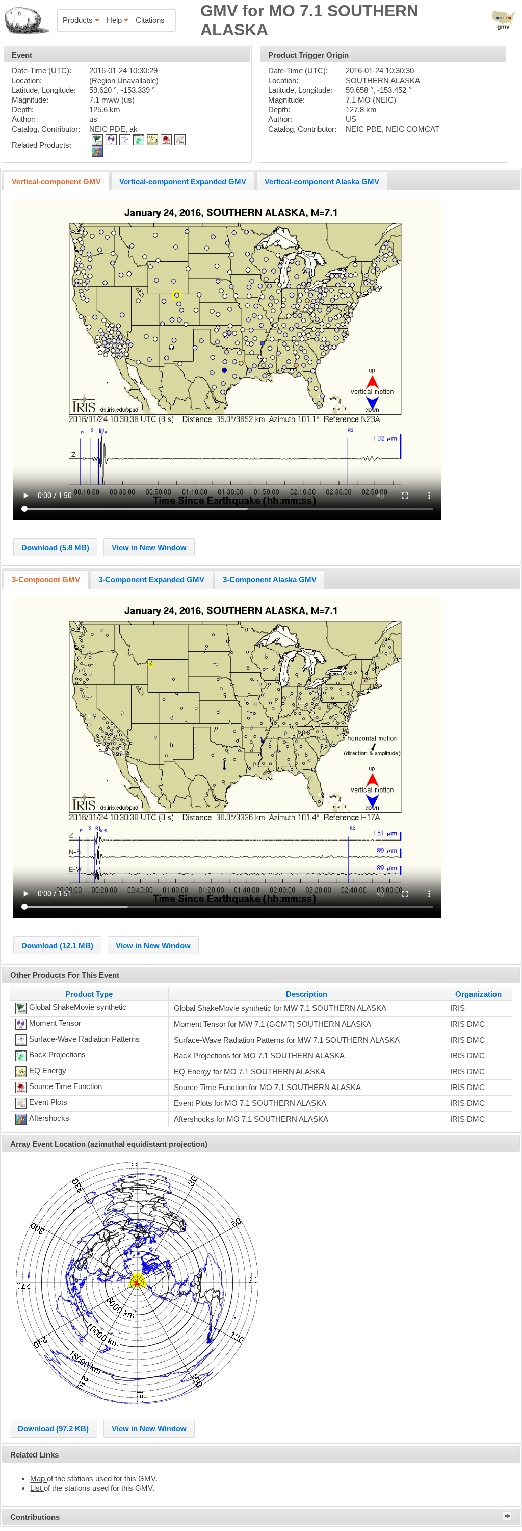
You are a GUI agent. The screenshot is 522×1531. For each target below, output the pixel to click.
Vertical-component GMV (56, 181)
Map (38, 1478)
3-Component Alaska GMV (270, 579)
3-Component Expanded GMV (151, 579)
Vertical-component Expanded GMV (182, 181)
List (37, 1488)
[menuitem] (81, 20)
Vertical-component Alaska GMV (322, 181)
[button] (55, 547)
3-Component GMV (46, 579)
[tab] (57, 181)
